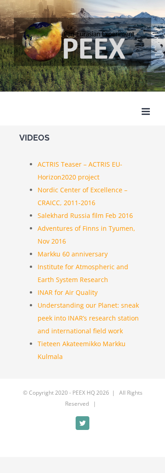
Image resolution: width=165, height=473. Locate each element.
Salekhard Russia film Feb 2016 (85, 215)
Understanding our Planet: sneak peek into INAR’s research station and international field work (88, 318)
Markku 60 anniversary (73, 254)
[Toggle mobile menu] (146, 111)
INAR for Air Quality (68, 292)
